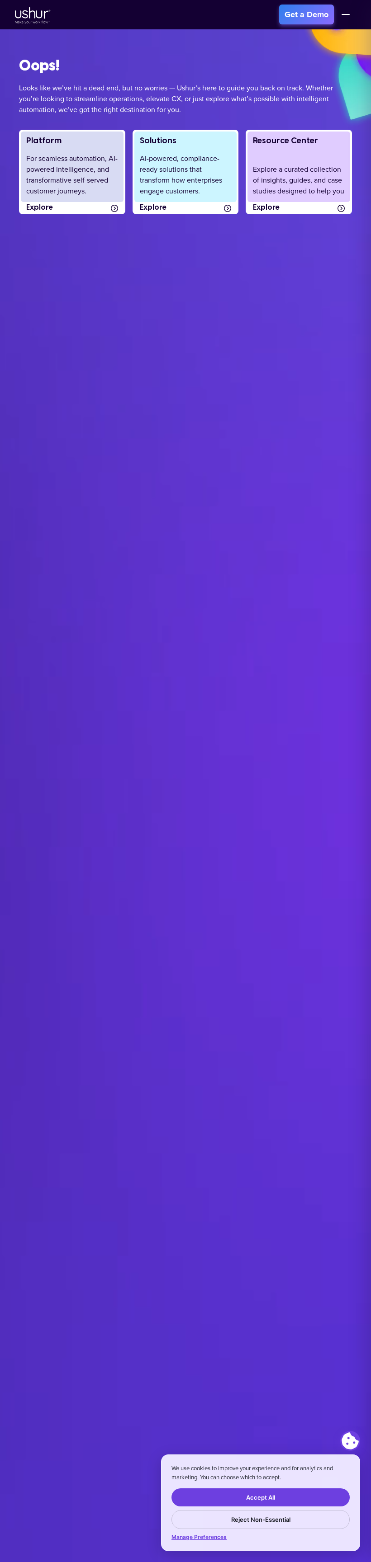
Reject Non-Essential (260, 1519)
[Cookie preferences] (350, 1441)
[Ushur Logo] (32, 14)
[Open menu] (346, 14)
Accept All (260, 1497)
